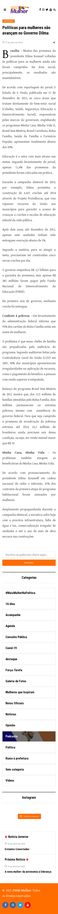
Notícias (9, 21)
